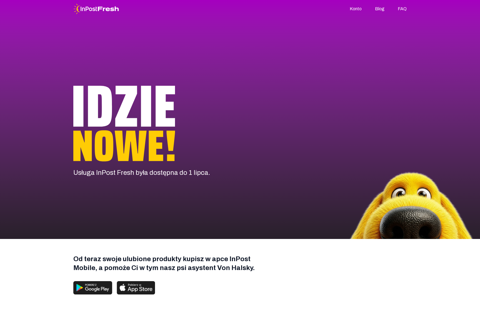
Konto (356, 8)
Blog (379, 8)
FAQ (402, 8)
